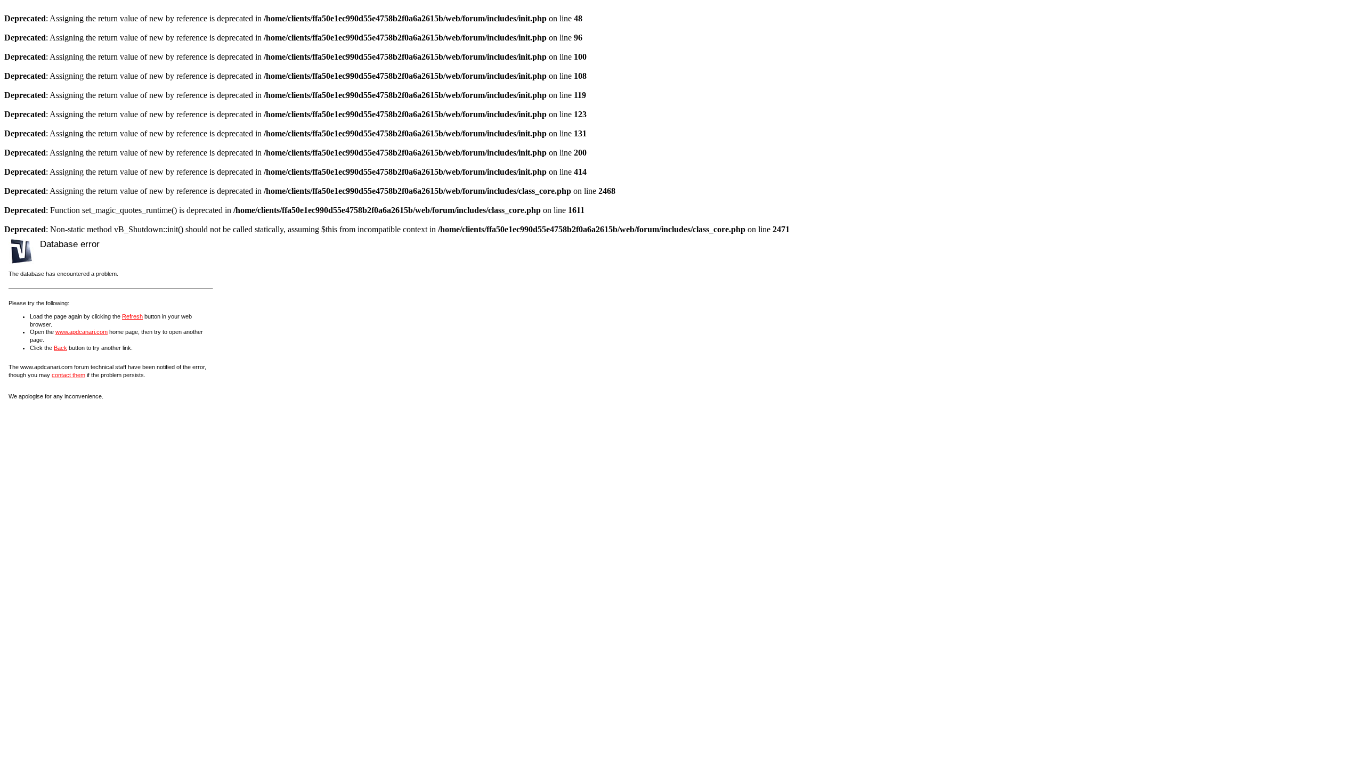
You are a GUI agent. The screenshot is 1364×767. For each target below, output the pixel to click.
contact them (68, 375)
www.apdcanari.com (81, 332)
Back (60, 348)
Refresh (132, 316)
